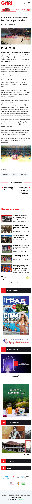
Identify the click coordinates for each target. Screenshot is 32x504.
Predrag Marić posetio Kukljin (9, 188)
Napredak (24, 174)
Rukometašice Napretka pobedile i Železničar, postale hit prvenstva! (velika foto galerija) (20, 267)
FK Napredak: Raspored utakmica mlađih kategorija (21, 256)
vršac (14, 174)
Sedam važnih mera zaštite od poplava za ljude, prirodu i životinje (23, 190)
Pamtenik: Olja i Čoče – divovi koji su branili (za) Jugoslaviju (20, 227)
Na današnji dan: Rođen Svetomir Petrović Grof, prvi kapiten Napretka (20, 217)
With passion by (16, 499)
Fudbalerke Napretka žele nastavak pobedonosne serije (21, 247)
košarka (5, 174)
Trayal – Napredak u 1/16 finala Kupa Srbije (20, 236)
